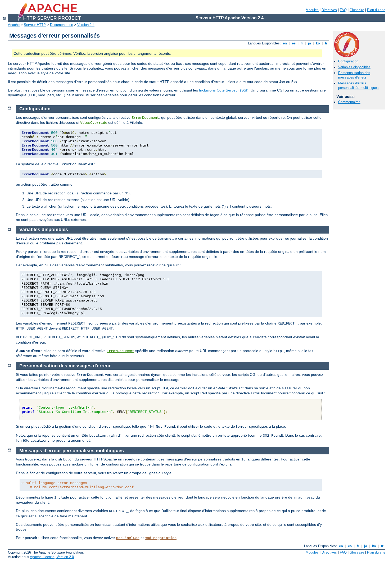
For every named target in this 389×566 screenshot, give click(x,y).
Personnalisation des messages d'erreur (354, 75)
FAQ (343, 10)
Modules (312, 10)
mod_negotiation (161, 538)
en (285, 43)
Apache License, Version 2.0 (52, 557)
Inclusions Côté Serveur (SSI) (223, 90)
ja (309, 43)
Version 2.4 (85, 25)
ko (318, 43)
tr (326, 43)
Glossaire (357, 10)
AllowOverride (93, 123)
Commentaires (349, 102)
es (294, 43)
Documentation (61, 25)
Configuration (348, 61)
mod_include (127, 538)
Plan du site (376, 10)
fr (302, 43)
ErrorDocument (145, 118)
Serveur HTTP (35, 25)
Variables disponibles (354, 67)
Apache (14, 25)
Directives (329, 10)
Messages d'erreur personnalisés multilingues (358, 85)
